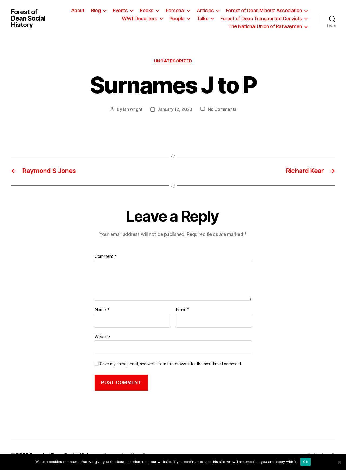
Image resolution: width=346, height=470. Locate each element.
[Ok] (339, 462)
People (177, 18)
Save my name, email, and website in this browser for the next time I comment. (171, 363)
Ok (305, 461)
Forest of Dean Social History (28, 18)
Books (147, 10)
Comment (106, 256)
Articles (205, 10)
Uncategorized (173, 61)
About (78, 10)
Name (102, 309)
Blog (96, 10)
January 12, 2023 (175, 109)
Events (120, 10)
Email (182, 309)
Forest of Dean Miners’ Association (264, 10)
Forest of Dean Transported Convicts (261, 18)
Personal (175, 10)
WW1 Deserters (139, 18)
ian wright (132, 109)
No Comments (222, 109)
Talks (202, 18)
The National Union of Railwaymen (265, 26)
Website (102, 336)
